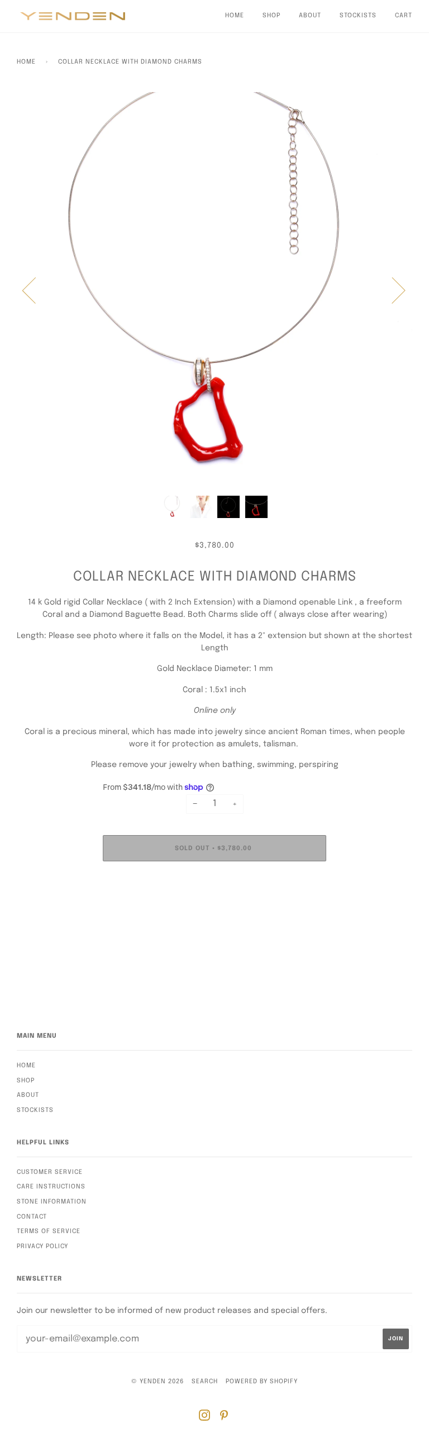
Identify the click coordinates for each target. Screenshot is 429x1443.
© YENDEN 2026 (157, 1381)
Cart (403, 15)
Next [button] (391, 289)
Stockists (358, 15)
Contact (32, 1217)
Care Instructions (51, 1186)
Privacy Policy (42, 1246)
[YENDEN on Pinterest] (224, 1418)
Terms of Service (48, 1231)
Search (205, 1381)
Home (234, 15)
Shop (271, 15)
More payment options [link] (215, 908)
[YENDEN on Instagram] (205, 1418)
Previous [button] (36, 289)
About (310, 15)
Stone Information (52, 1201)
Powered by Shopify (262, 1381)
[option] (214, 289)
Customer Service (50, 1172)
